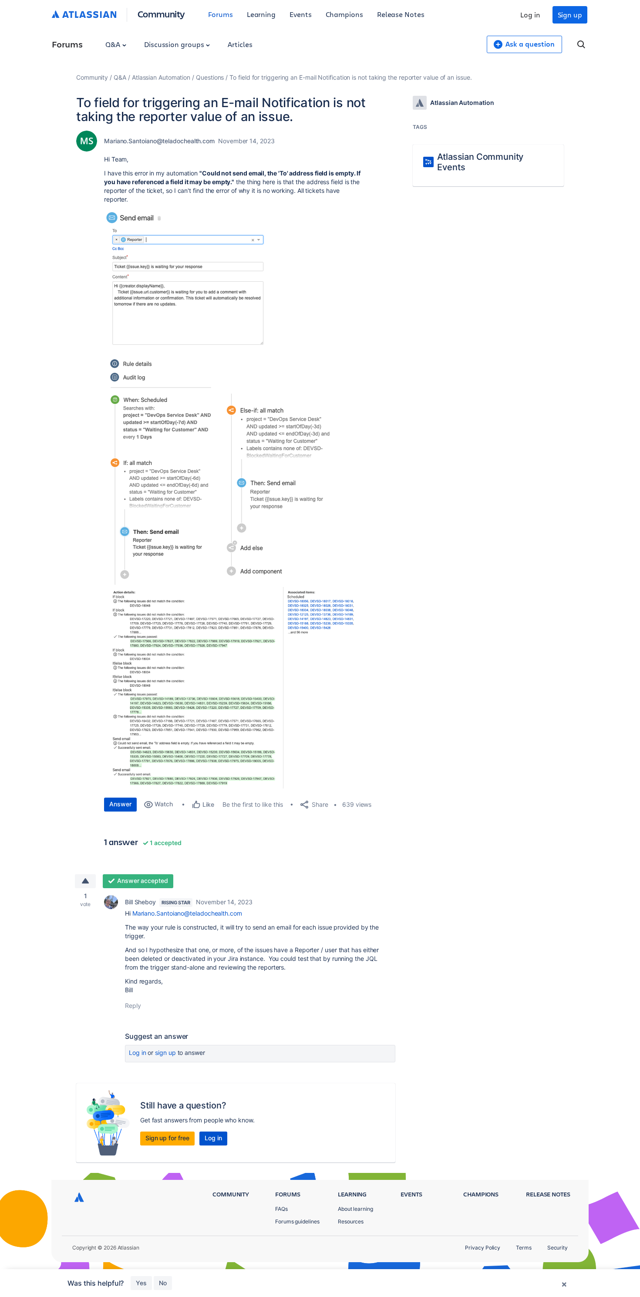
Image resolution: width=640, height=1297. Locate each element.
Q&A (113, 44)
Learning (261, 14)
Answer (120, 804)
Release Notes (400, 14)
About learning (355, 1209)
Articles (240, 44)
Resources (351, 1221)
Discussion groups (175, 44)
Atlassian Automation (161, 77)
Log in (530, 14)
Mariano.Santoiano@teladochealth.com (159, 141)
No (163, 1283)
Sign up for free (167, 1138)
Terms (524, 1247)
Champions (344, 14)
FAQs (281, 1209)
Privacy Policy (482, 1247)
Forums (220, 14)
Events (301, 14)
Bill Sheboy (140, 902)
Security (557, 1247)
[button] (187, 279)
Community (161, 13)
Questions (210, 77)
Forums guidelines (297, 1221)
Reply (133, 1005)
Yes (141, 1283)
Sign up (570, 14)
